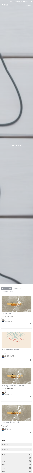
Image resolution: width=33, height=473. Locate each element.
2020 (16, 468)
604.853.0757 (18, 1)
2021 (16, 465)
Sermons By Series (18, 288)
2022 (16, 461)
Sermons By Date (6, 288)
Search (11, 1)
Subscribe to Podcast (7, 291)
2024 (16, 454)
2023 (16, 458)
